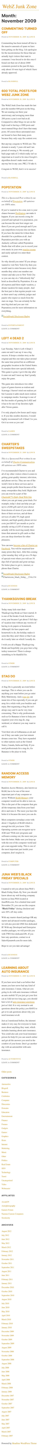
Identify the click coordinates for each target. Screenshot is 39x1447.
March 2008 (6, 1383)
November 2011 (8, 1259)
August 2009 (6, 1347)
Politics (4, 1160)
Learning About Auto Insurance (15, 969)
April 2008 (6, 1379)
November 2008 (8, 1351)
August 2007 (6, 1411)
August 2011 (6, 1271)
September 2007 (8, 1407)
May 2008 (5, 1375)
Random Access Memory (15, 775)
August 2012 (6, 1231)
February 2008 (7, 1387)
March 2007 (6, 1431)
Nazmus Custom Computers (12, 1213)
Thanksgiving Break (19, 599)
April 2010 (6, 1315)
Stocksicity (6, 1217)
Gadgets (5, 1128)
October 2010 (7, 1291)
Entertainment (16, 325)
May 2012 (5, 1243)
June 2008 (5, 1371)
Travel (4, 1176)
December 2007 (8, 1395)
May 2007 (5, 1423)
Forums (4, 1124)
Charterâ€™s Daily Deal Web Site (17, 496)
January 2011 (7, 1283)
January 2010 (7, 1327)
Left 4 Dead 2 (13, 338)
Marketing (5, 1148)
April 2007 (6, 1427)
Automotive (14, 1059)
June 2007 (5, 1419)
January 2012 (7, 1255)
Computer (13, 861)
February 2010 (7, 1323)
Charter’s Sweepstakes (13, 446)
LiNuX (32, 37)
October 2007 (7, 1403)
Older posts (7, 1071)
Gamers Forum (7, 1209)
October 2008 (7, 1355)
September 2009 (8, 1343)
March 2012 (6, 1247)
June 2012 (5, 1239)
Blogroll (13, 81)
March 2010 (6, 1319)
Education (5, 1112)
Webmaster (6, 1188)
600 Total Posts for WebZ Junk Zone (19, 93)
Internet (4, 1144)
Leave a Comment (10, 328)
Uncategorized (7, 1180)
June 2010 (5, 1307)
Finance (5, 1120)
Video (4, 1184)
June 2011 (5, 1275)
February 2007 (7, 1435)
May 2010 (5, 1311)
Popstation (11, 187)
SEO (3, 1168)
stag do (26, 696)
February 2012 (7, 1251)
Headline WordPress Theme (24, 1443)
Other (11, 663)
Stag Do (8, 676)
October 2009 (7, 1339)
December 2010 (8, 1287)
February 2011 (7, 1279)
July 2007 (5, 1415)
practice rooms (29, 249)
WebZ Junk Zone (19, 6)
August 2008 (6, 1363)
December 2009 (8, 1331)
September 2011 (8, 1267)
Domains (5, 1108)
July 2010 (5, 1303)
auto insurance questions (24, 1001)
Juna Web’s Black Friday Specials (17, 876)
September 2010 (8, 1295)
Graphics (5, 1136)
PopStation (20, 213)
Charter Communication (24, 461)
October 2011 (7, 1263)
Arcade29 (5, 1201)
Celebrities (6, 1096)
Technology (6, 1172)
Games (11, 431)
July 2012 (5, 1235)
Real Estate (6, 1164)
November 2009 (8, 1335)
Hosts (4, 1140)
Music (4, 1152)
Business (12, 586)
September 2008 (8, 1359)
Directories (6, 1104)
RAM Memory (22, 797)
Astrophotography (8, 1205)
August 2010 (6, 1299)
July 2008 (5, 1367)
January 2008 (7, 1391)
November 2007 (8, 1399)
